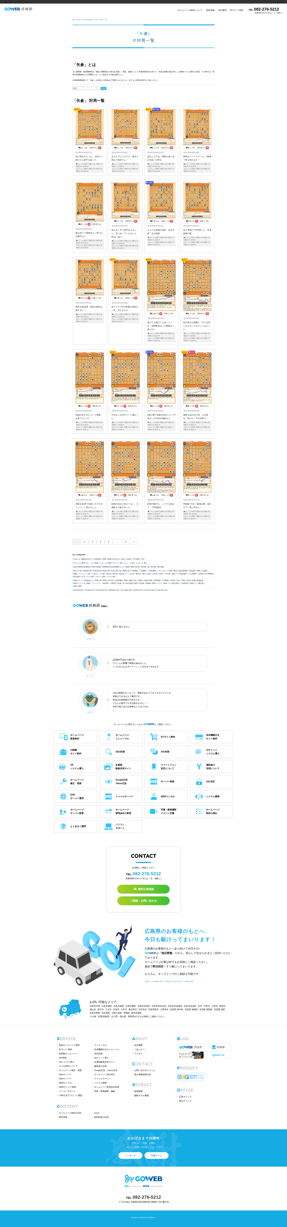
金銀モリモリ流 (79, 583)
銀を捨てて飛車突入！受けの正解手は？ (89, 235)
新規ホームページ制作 (69, 1045)
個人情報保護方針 (142, 1074)
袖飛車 (148, 583)
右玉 (83, 576)
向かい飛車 (181, 580)
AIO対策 (63, 1058)
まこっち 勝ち (130, 563)
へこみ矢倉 (130, 574)
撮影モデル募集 (141, 1095)
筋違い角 (121, 583)
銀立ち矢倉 (147, 574)
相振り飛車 (78, 586)
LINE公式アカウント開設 (70, 1095)
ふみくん (90, 712)
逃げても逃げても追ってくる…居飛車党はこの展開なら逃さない (160, 300)
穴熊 (80, 571)
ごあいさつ (139, 1049)
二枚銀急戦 (184, 583)
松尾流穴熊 (97, 571)
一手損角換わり (87, 580)
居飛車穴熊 (87, 571)
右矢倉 (168, 574)
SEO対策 (98, 1053)
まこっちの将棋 (92, 563)
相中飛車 (161, 567)
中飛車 (140, 580)
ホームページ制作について (190, 10)
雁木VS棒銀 (96, 567)
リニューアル (100, 1045)
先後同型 (98, 559)
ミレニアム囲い (86, 574)
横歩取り (202, 583)
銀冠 (175, 571)
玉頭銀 (141, 583)
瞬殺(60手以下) (87, 559)
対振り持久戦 (108, 580)
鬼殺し (89, 583)
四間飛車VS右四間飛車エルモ (113, 567)
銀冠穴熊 (106, 571)
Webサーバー (65, 1074)
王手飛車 (136, 559)
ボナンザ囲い (101, 576)
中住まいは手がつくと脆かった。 (125, 390)
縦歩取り (106, 583)
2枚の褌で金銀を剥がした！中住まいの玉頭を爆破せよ (161, 390)
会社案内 (222, 10)
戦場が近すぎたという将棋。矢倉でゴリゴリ (89, 417)
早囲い (161, 574)
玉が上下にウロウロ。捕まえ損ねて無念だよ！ (125, 159)
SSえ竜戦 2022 (126, 590)
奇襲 (104, 559)
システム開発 (100, 1083)
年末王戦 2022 (150, 590)
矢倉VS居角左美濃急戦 (82, 567)
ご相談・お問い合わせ (143, 900)
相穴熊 (153, 567)
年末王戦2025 (79, 590)
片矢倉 (154, 574)
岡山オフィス (185, 1101)
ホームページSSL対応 (104, 1074)
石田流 (173, 580)
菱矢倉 (138, 574)
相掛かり (193, 583)
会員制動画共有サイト (104, 1062)
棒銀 (126, 580)
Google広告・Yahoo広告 (105, 1070)
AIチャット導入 (101, 1058)
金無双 (205, 571)
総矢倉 (122, 574)
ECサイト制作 (237, 10)
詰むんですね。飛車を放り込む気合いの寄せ (160, 140)
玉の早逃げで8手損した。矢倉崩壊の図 (197, 232)
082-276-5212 (266, 10)
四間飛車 (157, 580)
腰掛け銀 (132, 580)
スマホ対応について (68, 1066)
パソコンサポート (67, 1091)
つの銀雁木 (193, 574)
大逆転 (128, 559)
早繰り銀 (98, 580)
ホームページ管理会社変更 (106, 1087)
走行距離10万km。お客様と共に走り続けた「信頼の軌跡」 (173, 981)
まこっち (90, 675)
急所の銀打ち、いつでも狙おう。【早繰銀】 (161, 506)
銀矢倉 (115, 574)
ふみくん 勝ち (142, 563)
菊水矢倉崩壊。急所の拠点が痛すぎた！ (89, 309)
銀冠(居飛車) (183, 571)
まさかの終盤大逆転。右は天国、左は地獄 (160, 213)
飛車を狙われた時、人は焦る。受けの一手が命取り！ (196, 390)
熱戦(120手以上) (114, 559)
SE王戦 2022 (90, 590)
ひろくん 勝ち (118, 563)
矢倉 (103, 574)
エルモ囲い (91, 576)
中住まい (96, 574)
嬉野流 (113, 583)
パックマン (97, 583)
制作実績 (210, 10)
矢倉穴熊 (114, 571)
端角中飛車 (148, 580)
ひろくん (90, 639)
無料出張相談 (145, 889)
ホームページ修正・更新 (70, 1070)
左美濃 (201, 574)
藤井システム (157, 583)
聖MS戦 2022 (114, 590)
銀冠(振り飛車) (195, 571)
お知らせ (77, 559)
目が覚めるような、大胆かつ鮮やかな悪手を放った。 (89, 140)
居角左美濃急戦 (197, 580)
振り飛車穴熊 (124, 571)
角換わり (77, 580)
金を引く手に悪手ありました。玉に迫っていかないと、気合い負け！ (125, 234)
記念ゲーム (156, 1155)
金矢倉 (108, 574)
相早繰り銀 (145, 567)
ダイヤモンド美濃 (165, 571)
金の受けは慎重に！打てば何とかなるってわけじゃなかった (196, 300)
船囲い (76, 574)
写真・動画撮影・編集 (104, 1091)
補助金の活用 (100, 1066)
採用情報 (138, 1091)
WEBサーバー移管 (67, 1087)
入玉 (143, 559)
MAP (281, 2)
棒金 (165, 583)
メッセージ (130, 1155)
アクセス (138, 1053)
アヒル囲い (112, 576)
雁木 (173, 574)
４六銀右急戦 (174, 583)
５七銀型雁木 (182, 574)
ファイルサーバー (102, 1078)
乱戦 (123, 559)
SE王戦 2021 (138, 590)
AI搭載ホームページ (68, 1053)
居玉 (75, 571)
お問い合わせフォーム (144, 1070)
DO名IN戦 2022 (102, 590)
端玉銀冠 (77, 576)
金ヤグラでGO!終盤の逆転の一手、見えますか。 (124, 290)
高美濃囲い (153, 571)
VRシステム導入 (66, 1062)
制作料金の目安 (101, 1117)
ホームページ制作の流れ (70, 1113)
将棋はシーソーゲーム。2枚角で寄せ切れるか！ (197, 159)
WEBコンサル (65, 1083)
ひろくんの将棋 (79, 563)
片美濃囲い (135, 571)
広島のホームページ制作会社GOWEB (18, 2)
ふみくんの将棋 (105, 563)
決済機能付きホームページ (106, 1049)
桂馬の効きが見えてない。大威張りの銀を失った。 (125, 506)
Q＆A (96, 1113)
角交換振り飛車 (132, 583)
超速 (188, 580)
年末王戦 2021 (162, 590)
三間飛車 (165, 580)
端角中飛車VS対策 (132, 567)
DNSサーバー (65, 1078)
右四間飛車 (119, 580)
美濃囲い (144, 571)
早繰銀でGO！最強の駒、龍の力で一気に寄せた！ (197, 506)
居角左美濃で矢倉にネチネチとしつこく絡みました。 (89, 506)
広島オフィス (185, 1096)
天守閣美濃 (209, 574)
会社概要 (138, 1045)
